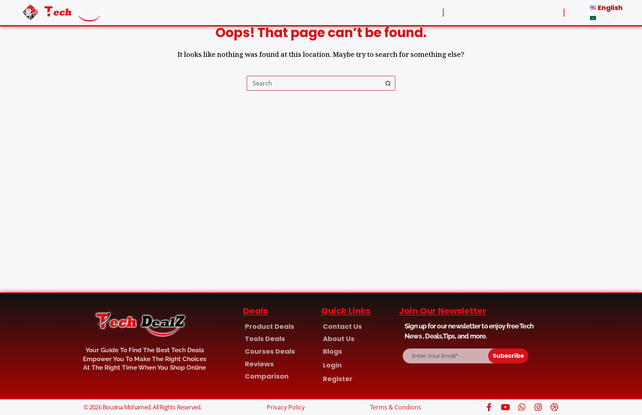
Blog (407, 12)
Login (480, 12)
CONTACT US (206, 12)
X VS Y (372, 12)
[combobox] (314, 83)
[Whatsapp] (522, 407)
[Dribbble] (554, 407)
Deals (254, 12)
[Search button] (388, 83)
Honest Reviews (318, 12)
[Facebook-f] (489, 407)
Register (522, 12)
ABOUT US (152, 12)
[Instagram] (538, 407)
